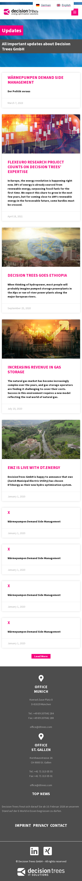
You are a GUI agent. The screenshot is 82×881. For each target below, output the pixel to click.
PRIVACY (40, 825)
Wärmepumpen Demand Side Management (36, 80)
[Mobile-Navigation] (74, 12)
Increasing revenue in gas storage (34, 369)
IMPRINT (23, 825)
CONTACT (58, 825)
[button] (41, 656)
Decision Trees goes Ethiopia (37, 275)
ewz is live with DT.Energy (34, 467)
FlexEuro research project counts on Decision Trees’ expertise (36, 166)
